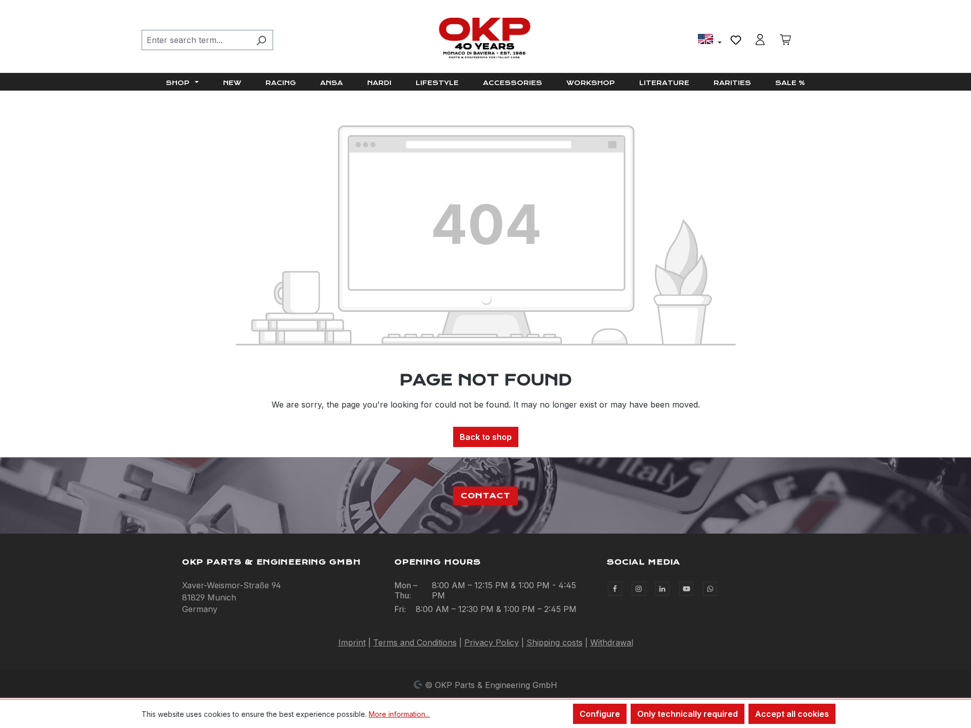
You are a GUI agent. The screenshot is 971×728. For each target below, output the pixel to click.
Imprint (352, 642)
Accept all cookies (792, 714)
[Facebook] (615, 589)
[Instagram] (639, 589)
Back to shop (486, 437)
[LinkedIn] (662, 589)
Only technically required (687, 714)
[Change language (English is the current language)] (710, 40)
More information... (399, 714)
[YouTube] (686, 589)
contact (485, 495)
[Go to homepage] (485, 38)
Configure (600, 714)
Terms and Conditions (415, 642)
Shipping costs (554, 642)
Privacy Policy (491, 642)
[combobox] (196, 40)
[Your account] (760, 39)
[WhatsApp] (710, 589)
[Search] (261, 40)
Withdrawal (611, 642)
